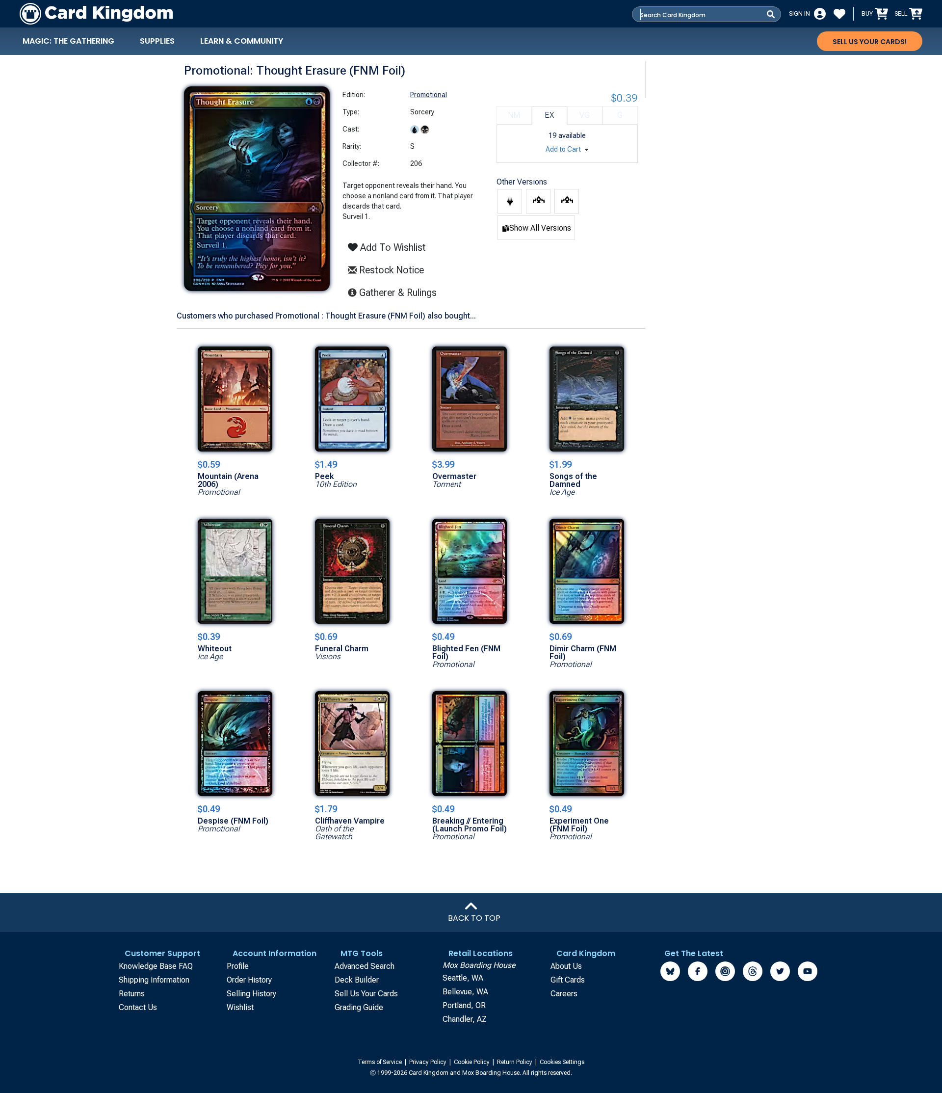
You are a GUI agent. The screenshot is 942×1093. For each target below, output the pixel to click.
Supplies (157, 41)
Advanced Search (364, 966)
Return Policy (515, 1062)
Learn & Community (241, 41)
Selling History (251, 993)
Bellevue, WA (465, 991)
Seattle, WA (463, 978)
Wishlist (240, 1007)
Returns (132, 993)
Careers (563, 993)
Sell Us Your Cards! (870, 42)
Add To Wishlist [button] (392, 247)
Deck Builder (357, 980)
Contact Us (138, 1007)
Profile (238, 966)
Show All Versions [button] (540, 228)
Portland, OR (464, 1005)
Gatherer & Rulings (401, 292)
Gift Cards (567, 980)
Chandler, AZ (465, 1019)
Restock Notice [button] (390, 270)
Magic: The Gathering (68, 41)
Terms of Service (380, 1062)
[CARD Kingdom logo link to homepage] (96, 13)
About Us (566, 966)
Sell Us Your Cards (366, 993)
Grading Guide (359, 1007)
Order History (249, 980)
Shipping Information (154, 980)
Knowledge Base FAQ (156, 966)
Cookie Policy (472, 1062)
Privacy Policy (428, 1062)
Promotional (428, 95)
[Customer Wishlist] (839, 14)
